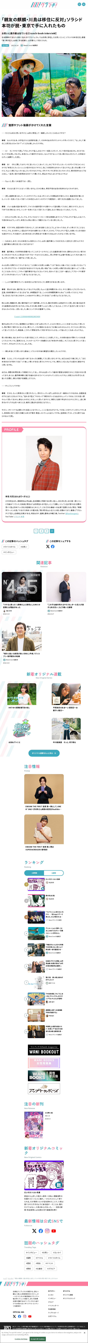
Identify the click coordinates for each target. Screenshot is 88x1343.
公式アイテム (52, 1316)
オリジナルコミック (69, 1298)
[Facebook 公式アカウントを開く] (19, 1316)
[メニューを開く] (84, 4)
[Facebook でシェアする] (52, 546)
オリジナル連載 (68, 1295)
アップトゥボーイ (53, 1313)
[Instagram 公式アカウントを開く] (24, 1316)
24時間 (34, 873)
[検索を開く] (79, 4)
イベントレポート (53, 1305)
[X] (34, 1231)
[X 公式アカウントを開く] (14, 1316)
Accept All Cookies (38, 1339)
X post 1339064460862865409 (27, 316)
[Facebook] (41, 1231)
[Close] (84, 1332)
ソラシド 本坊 (19, 516)
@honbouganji (72, 513)
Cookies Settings (21, 1339)
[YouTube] (54, 1231)
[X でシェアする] (48, 546)
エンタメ (5, 45)
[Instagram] (47, 1231)
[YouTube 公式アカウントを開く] (29, 1316)
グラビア (51, 1302)
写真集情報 (52, 1309)
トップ (5, 1278)
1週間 (54, 873)
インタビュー (52, 1298)
